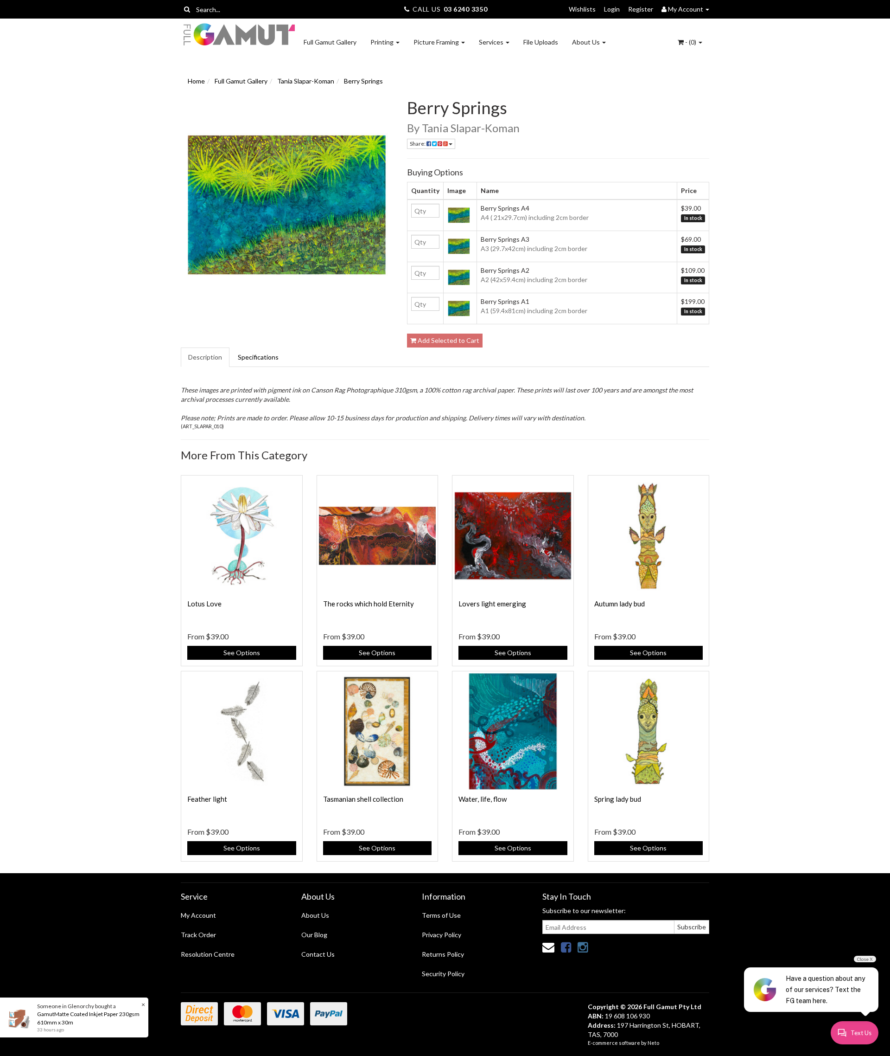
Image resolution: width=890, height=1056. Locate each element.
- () (691, 42)
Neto (653, 1043)
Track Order (198, 935)
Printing (382, 42)
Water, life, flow (482, 799)
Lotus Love (204, 603)
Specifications (258, 357)
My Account (198, 915)
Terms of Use (441, 915)
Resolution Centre (208, 954)
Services (492, 42)
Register (640, 9)
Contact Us (318, 954)
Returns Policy (443, 954)
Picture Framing (436, 42)
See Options (241, 653)
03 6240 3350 (465, 9)
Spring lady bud (617, 799)
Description (205, 357)
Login (612, 9)
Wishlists (582, 9)
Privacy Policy (441, 935)
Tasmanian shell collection (363, 799)
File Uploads (540, 42)
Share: (418, 143)
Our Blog (314, 935)
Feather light (207, 799)
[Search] (187, 9)
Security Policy (443, 974)
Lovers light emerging (492, 603)
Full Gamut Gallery (330, 42)
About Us (586, 42)
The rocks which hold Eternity (368, 603)
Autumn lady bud (619, 603)
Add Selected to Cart (447, 340)
